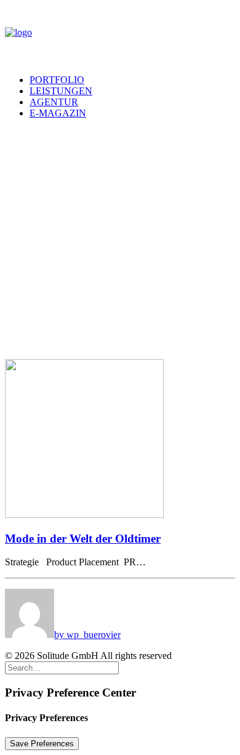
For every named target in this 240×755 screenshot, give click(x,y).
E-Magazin (58, 113)
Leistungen (61, 91)
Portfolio (57, 80)
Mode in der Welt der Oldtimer (83, 538)
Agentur (54, 102)
